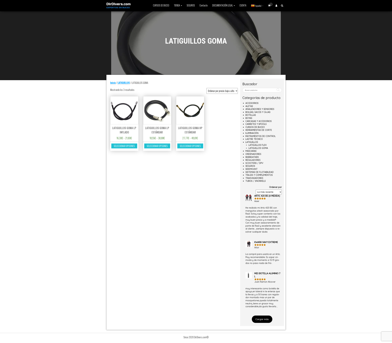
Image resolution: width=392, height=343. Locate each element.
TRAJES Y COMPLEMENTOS (259, 175)
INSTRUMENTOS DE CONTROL (260, 136)
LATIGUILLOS (124, 83)
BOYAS (248, 118)
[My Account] (276, 5)
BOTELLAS (250, 115)
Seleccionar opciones (124, 146)
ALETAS (249, 106)
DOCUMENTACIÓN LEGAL (222, 5)
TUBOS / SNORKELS (255, 181)
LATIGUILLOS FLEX (258, 145)
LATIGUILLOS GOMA (258, 148)
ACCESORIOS (251, 103)
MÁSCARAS (250, 151)
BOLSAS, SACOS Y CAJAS (257, 112)
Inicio (113, 83)
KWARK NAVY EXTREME (266, 242)
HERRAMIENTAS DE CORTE (258, 130)
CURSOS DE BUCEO (161, 5)
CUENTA (242, 5)
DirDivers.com (118, 4)
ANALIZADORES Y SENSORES (259, 109)
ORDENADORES (253, 154)
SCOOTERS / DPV (254, 163)
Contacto (204, 5)
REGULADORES (252, 160)
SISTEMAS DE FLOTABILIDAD (259, 172)
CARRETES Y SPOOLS (256, 124)
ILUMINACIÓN (251, 133)
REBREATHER (252, 157)
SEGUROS (191, 5)
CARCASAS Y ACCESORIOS (258, 121)
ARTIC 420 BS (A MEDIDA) (267, 195)
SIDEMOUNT (251, 169)
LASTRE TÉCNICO (254, 139)
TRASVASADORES (254, 178)
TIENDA (177, 5)
